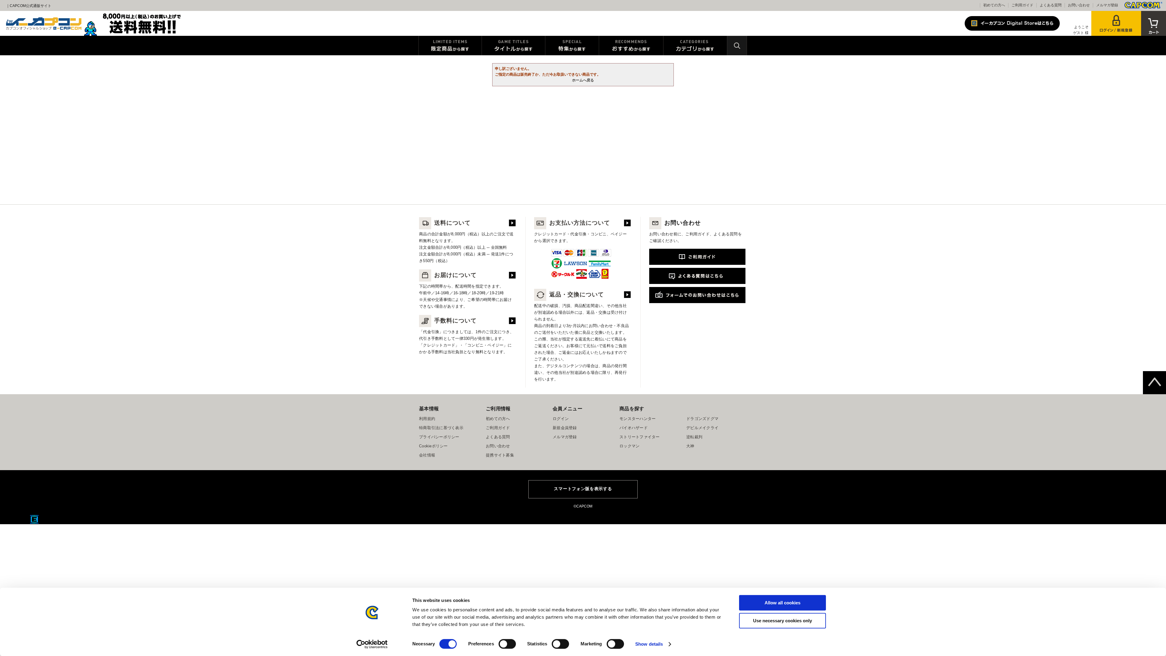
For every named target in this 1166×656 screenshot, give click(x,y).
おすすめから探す (631, 45)
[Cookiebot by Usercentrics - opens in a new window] (372, 644)
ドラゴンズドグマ (702, 418)
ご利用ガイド (1022, 5)
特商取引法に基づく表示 (441, 427)
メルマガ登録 (1107, 5)
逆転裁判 (694, 437)
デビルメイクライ (702, 427)
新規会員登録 (565, 427)
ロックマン (629, 446)
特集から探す (572, 45)
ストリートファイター (639, 437)
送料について (452, 223)
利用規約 (427, 418)
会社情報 (427, 455)
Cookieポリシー (433, 446)
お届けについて (455, 275)
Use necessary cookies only (782, 620)
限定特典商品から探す (450, 45)
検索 (737, 45)
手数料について (455, 320)
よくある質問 (1051, 5)
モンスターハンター (637, 418)
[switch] (507, 644)
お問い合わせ (1079, 5)
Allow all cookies (782, 602)
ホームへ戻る (583, 80)
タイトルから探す (513, 45)
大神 (690, 446)
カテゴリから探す (695, 45)
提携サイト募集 (500, 455)
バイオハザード (633, 427)
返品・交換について (576, 294)
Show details (649, 644)
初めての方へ (994, 5)
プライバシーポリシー (439, 437)
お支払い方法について (579, 223)
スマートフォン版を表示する (583, 488)
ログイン (561, 418)
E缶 (34, 519)
